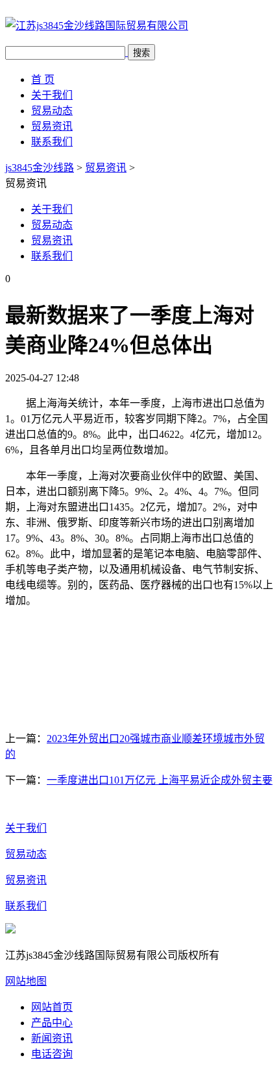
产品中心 (52, 1022)
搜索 (141, 53)
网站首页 (52, 1007)
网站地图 (26, 981)
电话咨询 (52, 1053)
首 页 (43, 79)
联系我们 (52, 141)
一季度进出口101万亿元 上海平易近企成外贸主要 (160, 780)
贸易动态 (52, 110)
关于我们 (52, 95)
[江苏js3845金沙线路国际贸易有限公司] (96, 25)
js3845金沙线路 (39, 167)
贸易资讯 (52, 126)
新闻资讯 (52, 1038)
